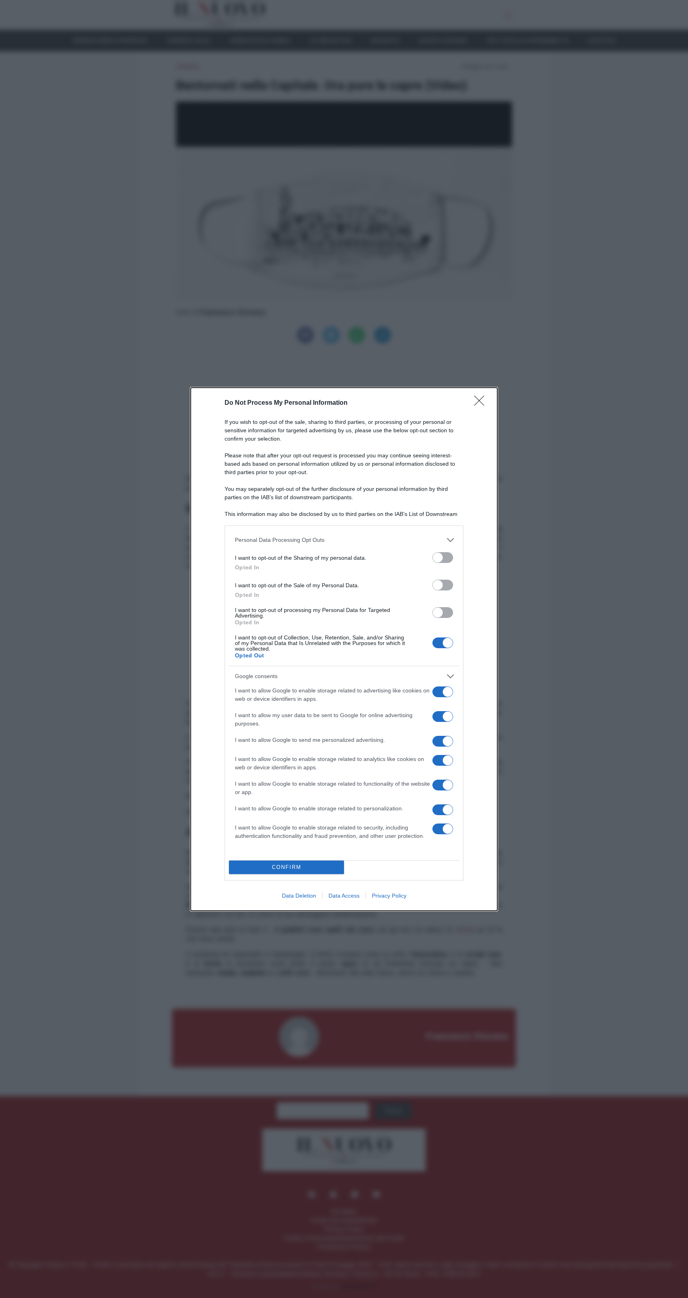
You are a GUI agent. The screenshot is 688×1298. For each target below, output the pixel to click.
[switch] (442, 557)
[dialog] (344, 649)
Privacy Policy (389, 895)
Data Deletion (299, 895)
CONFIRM (286, 867)
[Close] (481, 403)
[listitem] (344, 540)
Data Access (344, 895)
